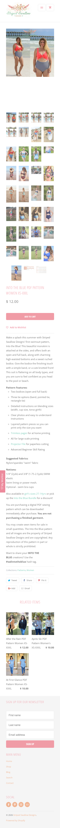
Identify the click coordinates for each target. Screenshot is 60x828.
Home (9, 761)
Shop (8, 766)
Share (29, 580)
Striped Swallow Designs (24, 815)
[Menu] (42, 7)
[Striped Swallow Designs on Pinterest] (14, 804)
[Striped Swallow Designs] (19, 12)
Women (30, 570)
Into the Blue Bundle (25, 498)
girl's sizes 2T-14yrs (35, 493)
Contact (10, 783)
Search (9, 777)
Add (13, 588)
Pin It (43, 580)
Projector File (18, 444)
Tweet (14, 580)
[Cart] (50, 7)
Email (27, 588)
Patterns (21, 570)
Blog (8, 772)
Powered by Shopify (15, 820)
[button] (16, 327)
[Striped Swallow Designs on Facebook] (8, 804)
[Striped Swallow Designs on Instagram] (21, 804)
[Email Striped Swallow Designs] (27, 804)
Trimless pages (19, 433)
